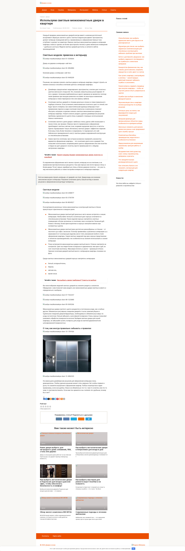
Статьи (104, 10)
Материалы (72, 10)
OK (133, 548)
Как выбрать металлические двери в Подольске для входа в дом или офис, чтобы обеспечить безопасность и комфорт (56, 483)
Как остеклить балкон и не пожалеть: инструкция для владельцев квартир (128, 168)
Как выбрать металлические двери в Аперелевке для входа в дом (91, 448)
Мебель (95, 10)
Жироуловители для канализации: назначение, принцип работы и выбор (131, 145)
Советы (113, 10)
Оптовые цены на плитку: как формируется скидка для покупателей (129, 113)
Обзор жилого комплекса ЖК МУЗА (56, 512)
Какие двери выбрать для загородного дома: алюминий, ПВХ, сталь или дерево (55, 449)
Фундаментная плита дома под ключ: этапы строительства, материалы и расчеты (130, 154)
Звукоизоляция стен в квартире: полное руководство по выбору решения (130, 105)
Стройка (61, 10)
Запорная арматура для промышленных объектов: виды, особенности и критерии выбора (131, 121)
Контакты (45, 536)
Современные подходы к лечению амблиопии (91, 513)
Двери (44, 10)
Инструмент (84, 10)
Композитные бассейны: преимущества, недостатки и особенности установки (129, 137)
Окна (52, 10)
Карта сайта (57, 536)
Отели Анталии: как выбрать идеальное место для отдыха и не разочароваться (131, 40)
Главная (42, 17)
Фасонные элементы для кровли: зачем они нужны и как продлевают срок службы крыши (132, 129)
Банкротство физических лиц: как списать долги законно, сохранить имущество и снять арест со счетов (131, 69)
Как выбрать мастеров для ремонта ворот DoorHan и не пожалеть (88, 482)
